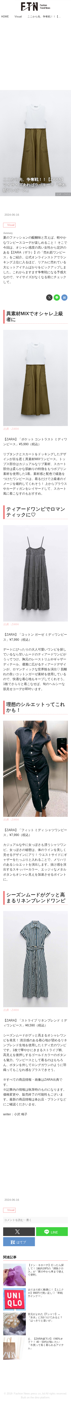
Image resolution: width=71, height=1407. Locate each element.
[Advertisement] (35, 55)
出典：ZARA (63, 194)
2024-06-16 (12, 214)
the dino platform (40, 1397)
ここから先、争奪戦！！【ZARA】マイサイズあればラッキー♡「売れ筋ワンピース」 (34, 184)
